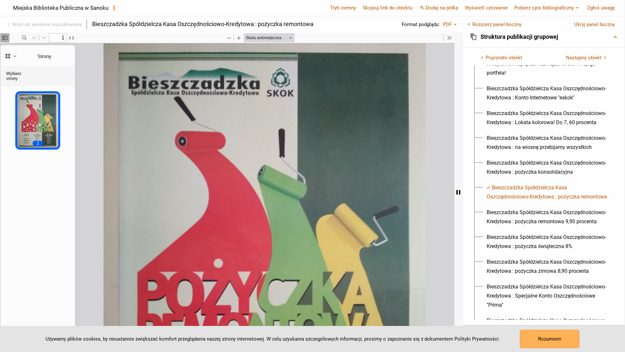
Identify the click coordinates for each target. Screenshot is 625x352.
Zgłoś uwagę (601, 8)
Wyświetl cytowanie (486, 8)
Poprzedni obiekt (504, 58)
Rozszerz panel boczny (496, 24)
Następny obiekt (584, 58)
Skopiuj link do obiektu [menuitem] (387, 8)
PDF (447, 24)
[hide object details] (458, 192)
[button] (544, 36)
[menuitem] (547, 93)
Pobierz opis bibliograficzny (544, 8)
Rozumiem (549, 339)
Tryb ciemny (343, 8)
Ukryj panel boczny (594, 24)
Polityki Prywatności (476, 339)
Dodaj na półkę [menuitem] (442, 8)
